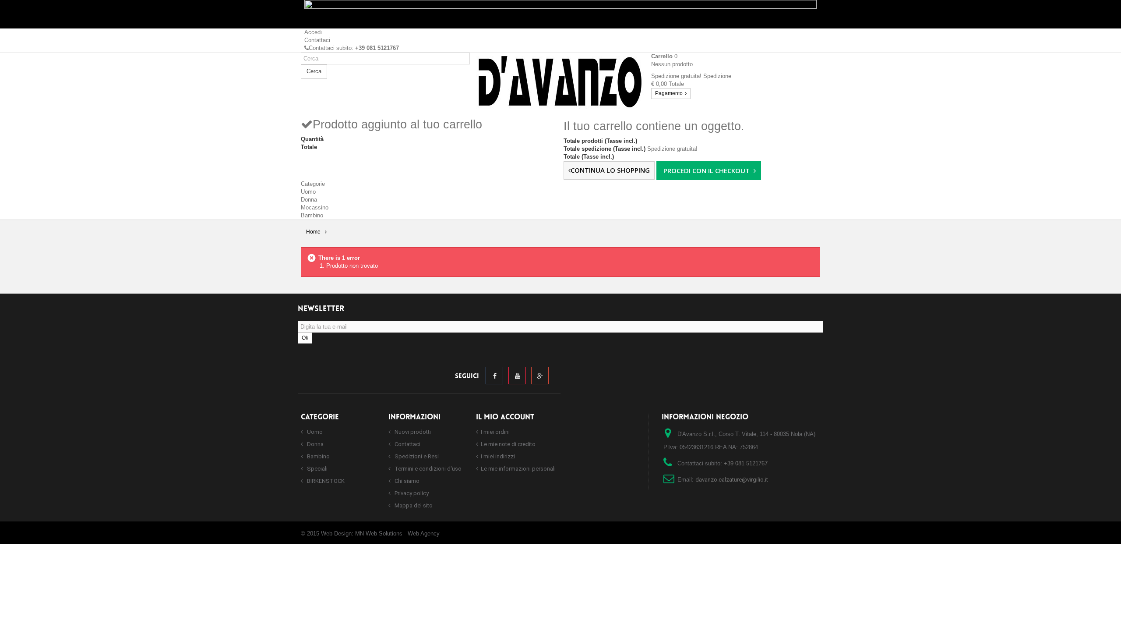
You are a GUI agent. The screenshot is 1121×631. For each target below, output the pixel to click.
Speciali (317, 468)
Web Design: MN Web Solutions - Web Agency (380, 533)
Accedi (313, 32)
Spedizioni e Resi (416, 456)
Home (313, 232)
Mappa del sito (413, 505)
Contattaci (317, 40)
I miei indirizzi (498, 456)
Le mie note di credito (508, 444)
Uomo (308, 191)
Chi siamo (406, 481)
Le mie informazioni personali (518, 468)
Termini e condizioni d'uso (427, 468)
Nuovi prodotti (412, 432)
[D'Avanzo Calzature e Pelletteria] (560, 81)
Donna (309, 199)
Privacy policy (411, 493)
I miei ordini (495, 432)
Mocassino (314, 207)
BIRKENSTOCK (325, 481)
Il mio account (505, 417)
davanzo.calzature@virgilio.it (731, 479)
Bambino (312, 215)
